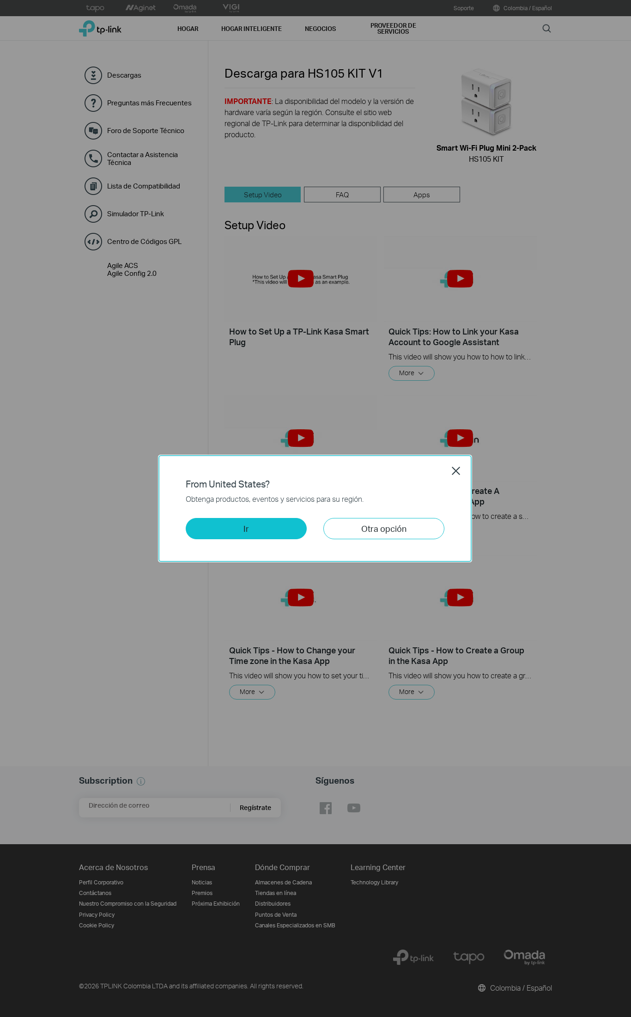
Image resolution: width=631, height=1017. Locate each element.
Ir (246, 528)
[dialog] (315, 508)
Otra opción (384, 528)
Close (456, 471)
